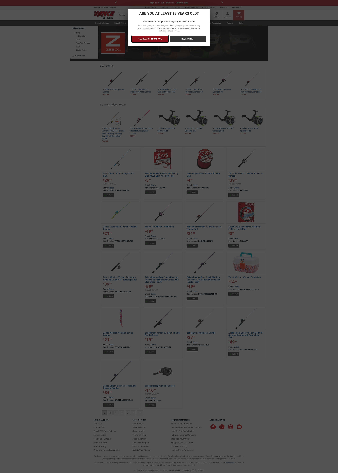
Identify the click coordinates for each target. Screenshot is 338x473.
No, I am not (187, 39)
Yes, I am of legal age (150, 39)
